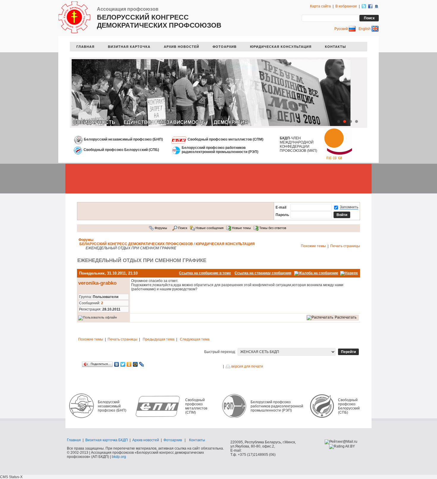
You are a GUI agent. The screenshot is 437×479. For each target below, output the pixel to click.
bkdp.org (119, 457)
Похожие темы (313, 246)
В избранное (346, 6)
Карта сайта (320, 6)
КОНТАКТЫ (335, 46)
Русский (341, 29)
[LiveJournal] (142, 364)
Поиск (182, 228)
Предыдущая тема (159, 339)
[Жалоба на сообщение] (316, 273)
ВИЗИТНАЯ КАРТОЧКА (129, 46)
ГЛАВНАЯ (85, 46)
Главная (74, 440)
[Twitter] (123, 364)
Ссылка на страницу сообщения (263, 273)
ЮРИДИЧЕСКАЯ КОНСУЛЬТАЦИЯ (281, 46)
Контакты (197, 440)
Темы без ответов (272, 228)
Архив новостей (145, 440)
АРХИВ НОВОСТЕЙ (181, 46)
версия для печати (246, 366)
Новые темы (241, 228)
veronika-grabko (97, 283)
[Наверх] (349, 273)
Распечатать (345, 317)
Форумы (160, 228)
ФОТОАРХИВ (225, 46)
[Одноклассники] (129, 364)
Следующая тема (195, 339)
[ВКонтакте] (117, 364)
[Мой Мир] (135, 364)
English (365, 29)
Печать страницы (345, 246)
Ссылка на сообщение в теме (205, 273)
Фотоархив (173, 440)
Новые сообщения (209, 228)
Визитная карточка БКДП (106, 440)
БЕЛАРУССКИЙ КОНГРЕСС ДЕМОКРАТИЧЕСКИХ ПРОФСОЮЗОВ (136, 244)
